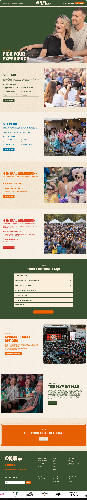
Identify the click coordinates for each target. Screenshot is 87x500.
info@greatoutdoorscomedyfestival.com (16, 469)
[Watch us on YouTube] (8, 465)
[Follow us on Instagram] (6, 465)
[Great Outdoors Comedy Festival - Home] (43, 3)
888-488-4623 (10, 473)
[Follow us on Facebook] (12, 465)
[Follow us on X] (10, 465)
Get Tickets (79, 3)
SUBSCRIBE (28, 482)
